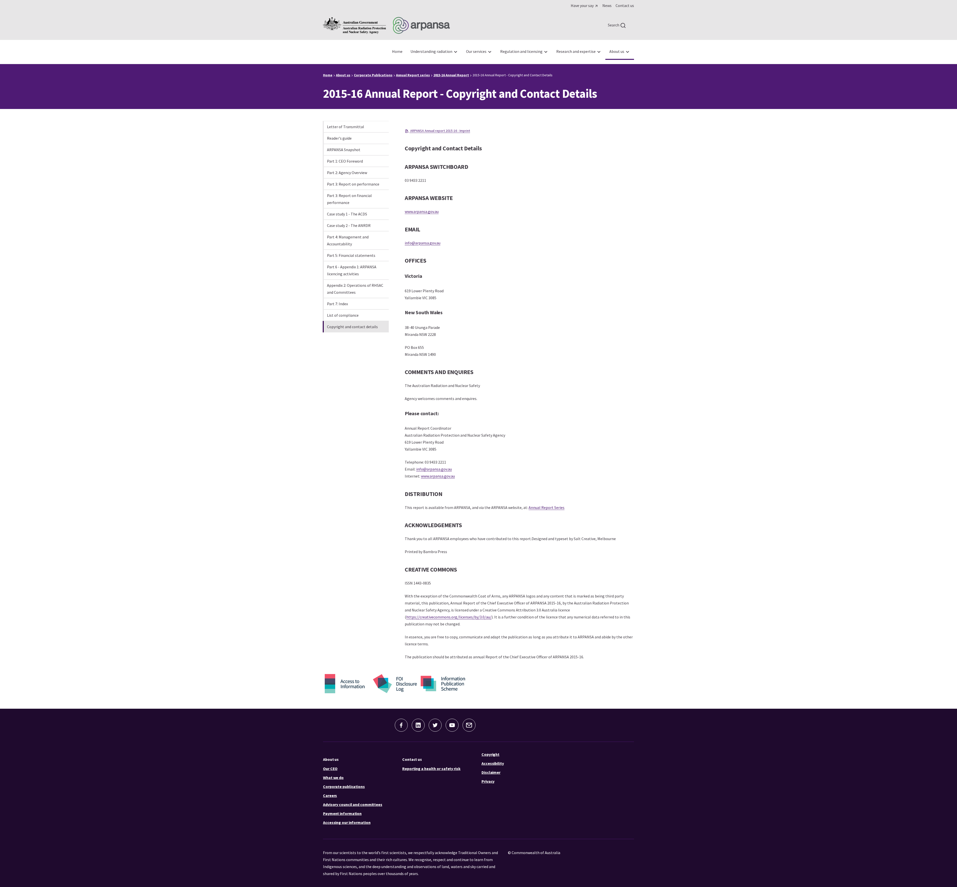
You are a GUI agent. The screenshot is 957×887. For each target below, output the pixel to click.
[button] (401, 725)
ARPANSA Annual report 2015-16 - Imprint (439, 130)
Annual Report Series (546, 507)
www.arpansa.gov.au (422, 211)
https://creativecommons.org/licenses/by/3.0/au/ (448, 616)
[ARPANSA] (386, 25)
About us (331, 759)
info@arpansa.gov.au (422, 242)
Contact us (412, 759)
